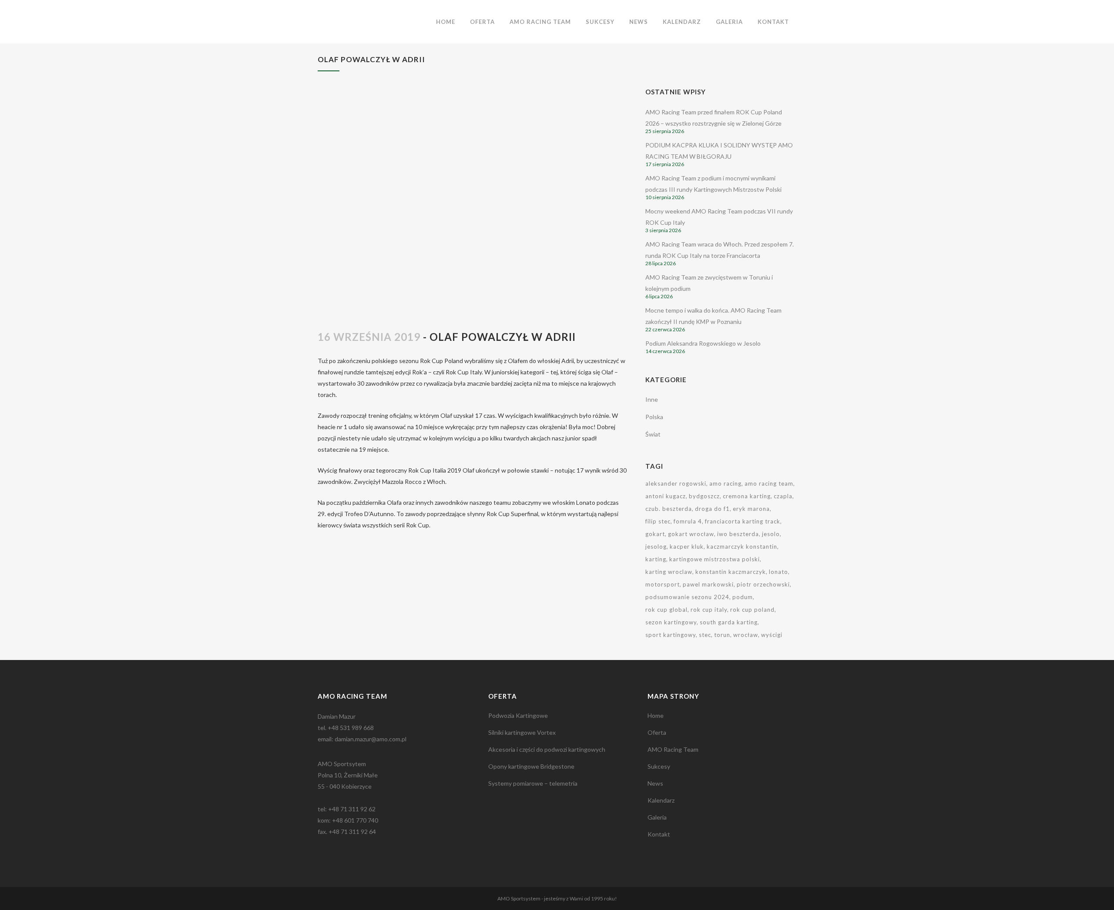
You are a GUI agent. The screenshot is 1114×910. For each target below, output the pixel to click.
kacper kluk (687, 546)
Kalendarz (661, 800)
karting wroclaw (668, 571)
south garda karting (729, 622)
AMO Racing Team (673, 749)
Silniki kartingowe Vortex (522, 732)
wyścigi (771, 634)
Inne (651, 399)
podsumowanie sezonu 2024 (687, 596)
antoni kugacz (665, 496)
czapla (783, 496)
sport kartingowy (670, 634)
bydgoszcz (704, 496)
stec (705, 634)
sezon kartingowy (671, 622)
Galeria (657, 817)
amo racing (725, 483)
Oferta (657, 732)
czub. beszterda (668, 508)
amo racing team (769, 483)
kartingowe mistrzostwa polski (714, 559)
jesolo (771, 533)
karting (655, 559)
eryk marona (751, 508)
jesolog (656, 546)
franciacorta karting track (742, 521)
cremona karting (747, 496)
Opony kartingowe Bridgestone (531, 766)
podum (742, 596)
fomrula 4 (688, 521)
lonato (778, 571)
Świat (653, 434)
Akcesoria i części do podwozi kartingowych (546, 749)
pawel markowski (708, 584)
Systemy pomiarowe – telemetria (532, 783)
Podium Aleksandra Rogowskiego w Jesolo (703, 343)
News (655, 783)
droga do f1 (712, 508)
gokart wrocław (691, 533)
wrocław (745, 634)
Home (656, 715)
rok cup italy (709, 609)
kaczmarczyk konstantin (742, 546)
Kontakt (659, 834)
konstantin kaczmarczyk (730, 571)
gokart (655, 533)
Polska (654, 416)
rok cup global (666, 609)
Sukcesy (659, 766)
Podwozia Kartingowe (518, 715)
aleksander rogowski (675, 483)
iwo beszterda (738, 533)
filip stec (658, 521)
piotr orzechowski (763, 584)
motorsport (662, 584)
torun (722, 634)
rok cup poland (752, 609)
